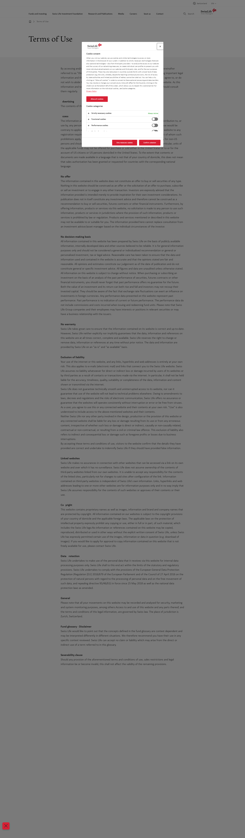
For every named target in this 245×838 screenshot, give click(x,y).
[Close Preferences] (5, 825)
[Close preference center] (160, 46)
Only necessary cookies (125, 143)
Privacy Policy (91, 91)
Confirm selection (149, 143)
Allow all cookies (97, 99)
